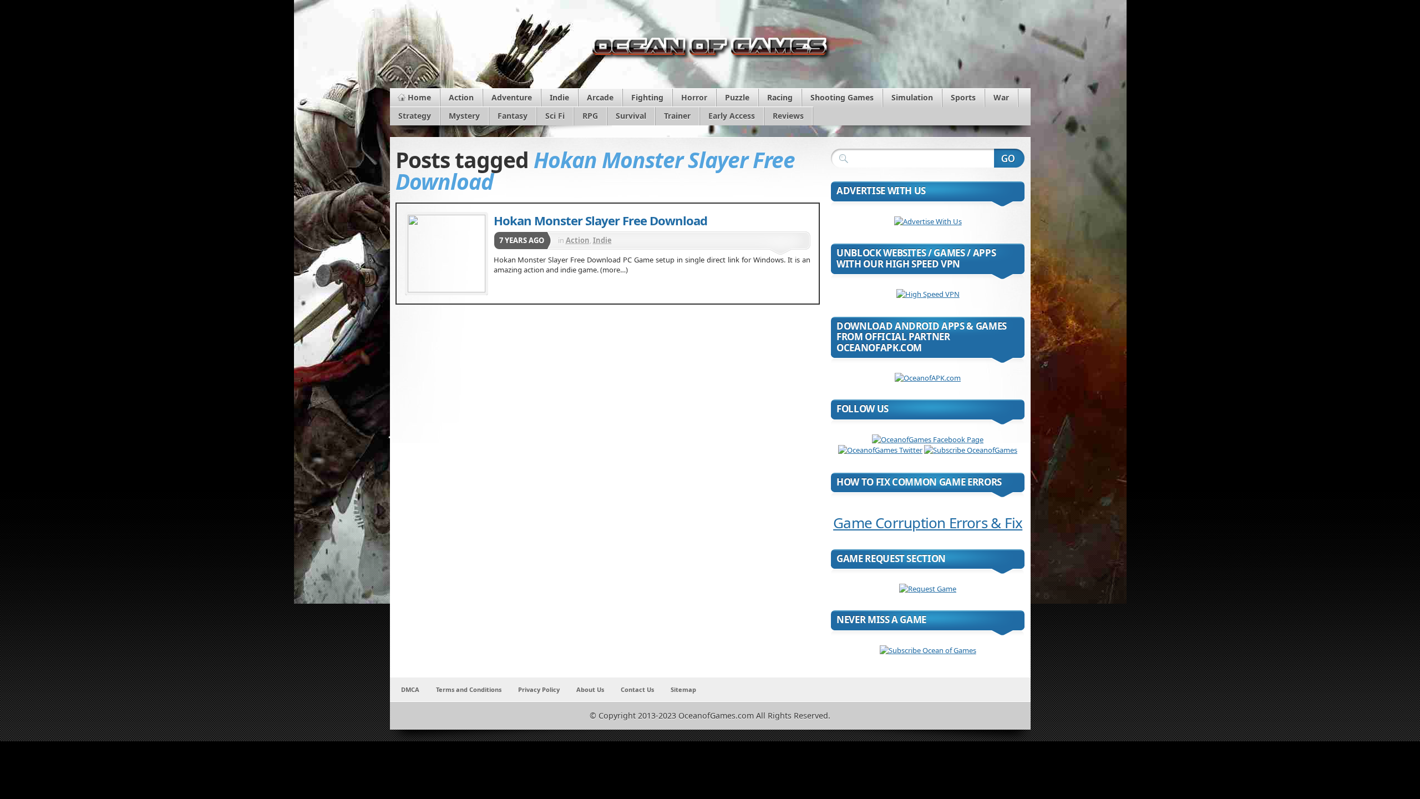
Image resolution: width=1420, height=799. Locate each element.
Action (461, 97)
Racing (780, 97)
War (1001, 97)
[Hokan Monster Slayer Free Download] (446, 253)
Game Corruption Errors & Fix (927, 523)
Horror (694, 97)
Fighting (647, 97)
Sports (963, 97)
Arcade (600, 97)
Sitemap (683, 689)
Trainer (677, 115)
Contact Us (637, 689)
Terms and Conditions (468, 689)
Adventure (511, 97)
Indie (559, 97)
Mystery (464, 115)
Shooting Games (842, 97)
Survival (631, 115)
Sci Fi (555, 115)
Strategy (414, 115)
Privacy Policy (539, 689)
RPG (590, 115)
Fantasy (513, 115)
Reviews (788, 115)
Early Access (731, 115)
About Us (590, 689)
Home (419, 97)
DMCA (410, 689)
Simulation (912, 97)
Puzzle (737, 97)
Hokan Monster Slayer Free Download (600, 220)
